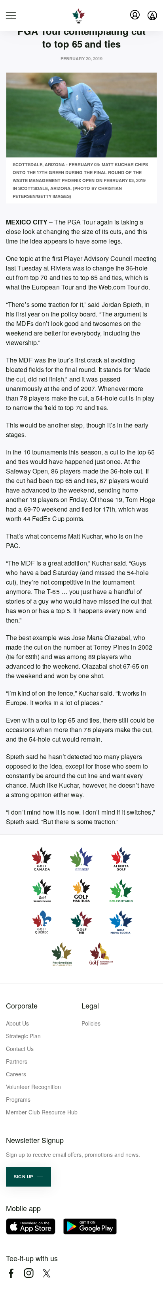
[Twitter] (46, 1273)
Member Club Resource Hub (42, 1112)
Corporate (22, 1005)
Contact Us (20, 1049)
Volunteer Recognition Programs (33, 1093)
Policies (91, 1023)
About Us (17, 1023)
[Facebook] (11, 1273)
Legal (90, 1005)
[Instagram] (29, 1273)
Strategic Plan (23, 1036)
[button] (28, 1177)
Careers (16, 1074)
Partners (16, 1061)
